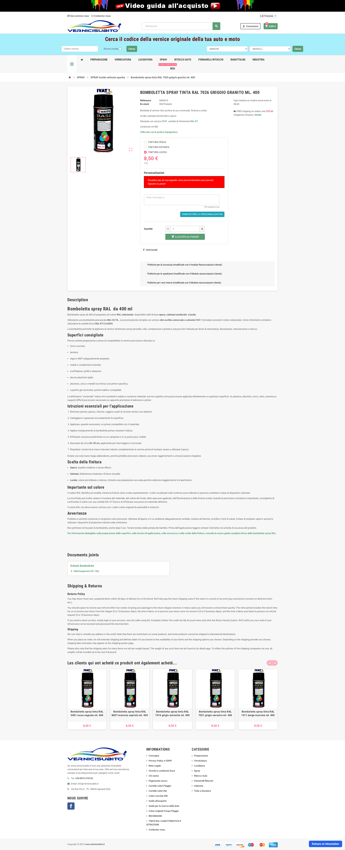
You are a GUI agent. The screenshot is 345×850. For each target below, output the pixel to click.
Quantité (148, 228)
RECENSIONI (155, 816)
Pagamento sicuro (158, 780)
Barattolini (238, 59)
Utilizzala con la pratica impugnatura (159, 132)
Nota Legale (155, 765)
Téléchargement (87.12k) (84, 571)
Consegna (154, 755)
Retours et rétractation (325, 844)
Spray (163, 59)
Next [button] (275, 663)
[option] (87, 699)
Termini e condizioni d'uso (162, 770)
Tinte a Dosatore (202, 791)
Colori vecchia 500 (158, 796)
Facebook (71, 806)
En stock (144, 104)
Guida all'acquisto (158, 801)
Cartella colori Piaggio (160, 785)
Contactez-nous (102, 16)
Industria (258, 59)
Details (257, 114)
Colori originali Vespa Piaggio (164, 811)
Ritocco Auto (182, 59)
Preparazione (98, 59)
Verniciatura (123, 59)
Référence (145, 100)
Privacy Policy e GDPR (160, 760)
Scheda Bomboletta (82, 565)
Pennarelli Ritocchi (210, 59)
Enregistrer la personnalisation (202, 214)
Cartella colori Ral (158, 791)
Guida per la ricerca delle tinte (164, 806)
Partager (151, 250)
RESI (171, 67)
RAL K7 (194, 121)
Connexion (250, 26)
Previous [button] (269, 663)
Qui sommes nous (79, 16)
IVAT (164, 121)
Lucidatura (145, 59)
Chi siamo (154, 775)
